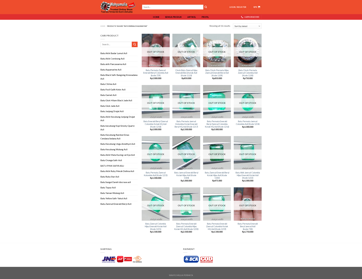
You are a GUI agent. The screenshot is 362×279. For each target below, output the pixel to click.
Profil (205, 17)
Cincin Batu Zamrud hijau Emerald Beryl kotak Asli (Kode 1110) (186, 73)
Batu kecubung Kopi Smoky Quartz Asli (117, 127)
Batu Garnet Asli (108, 95)
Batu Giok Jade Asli (109, 105)
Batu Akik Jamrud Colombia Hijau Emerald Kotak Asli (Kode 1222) (248, 175)
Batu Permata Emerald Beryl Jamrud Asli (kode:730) (248, 226)
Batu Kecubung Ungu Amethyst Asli (117, 143)
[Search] (205, 7)
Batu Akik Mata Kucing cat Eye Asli (117, 154)
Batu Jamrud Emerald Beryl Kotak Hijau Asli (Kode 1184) (186, 175)
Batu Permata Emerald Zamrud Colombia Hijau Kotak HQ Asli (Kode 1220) (186, 226)
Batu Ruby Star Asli (109, 176)
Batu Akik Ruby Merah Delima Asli (117, 171)
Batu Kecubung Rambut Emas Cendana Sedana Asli (114, 136)
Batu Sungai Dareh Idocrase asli (115, 182)
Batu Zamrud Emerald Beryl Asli (115, 203)
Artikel (191, 17)
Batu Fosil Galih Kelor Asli (112, 89)
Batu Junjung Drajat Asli (112, 111)
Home (156, 17)
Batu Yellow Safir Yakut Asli (113, 198)
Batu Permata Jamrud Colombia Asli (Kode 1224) (247, 122)
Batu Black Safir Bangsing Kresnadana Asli (118, 77)
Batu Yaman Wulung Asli (112, 193)
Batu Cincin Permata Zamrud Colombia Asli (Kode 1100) (248, 73)
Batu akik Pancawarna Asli (113, 64)
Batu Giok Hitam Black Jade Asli (116, 100)
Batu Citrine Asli (108, 84)
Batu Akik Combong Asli (112, 58)
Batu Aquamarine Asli (110, 69)
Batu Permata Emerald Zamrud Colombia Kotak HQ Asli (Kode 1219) (217, 226)
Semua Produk (173, 17)
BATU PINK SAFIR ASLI (112, 165)
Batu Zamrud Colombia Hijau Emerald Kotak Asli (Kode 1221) (155, 226)
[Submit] (134, 44)
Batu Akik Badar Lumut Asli (113, 53)
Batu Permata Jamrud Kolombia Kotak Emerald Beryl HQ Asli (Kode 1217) (186, 124)
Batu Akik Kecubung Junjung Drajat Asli (117, 118)
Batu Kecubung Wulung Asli (113, 149)
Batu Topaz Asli (108, 187)
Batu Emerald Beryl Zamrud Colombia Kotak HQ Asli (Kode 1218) (156, 124)
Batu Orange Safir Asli (111, 160)
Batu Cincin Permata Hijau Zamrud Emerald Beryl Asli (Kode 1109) (217, 73)
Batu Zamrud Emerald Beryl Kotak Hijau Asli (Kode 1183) (217, 175)
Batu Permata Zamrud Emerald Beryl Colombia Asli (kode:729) (155, 73)
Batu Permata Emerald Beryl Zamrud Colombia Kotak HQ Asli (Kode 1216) (217, 124)
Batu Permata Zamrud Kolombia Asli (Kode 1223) (155, 173)
